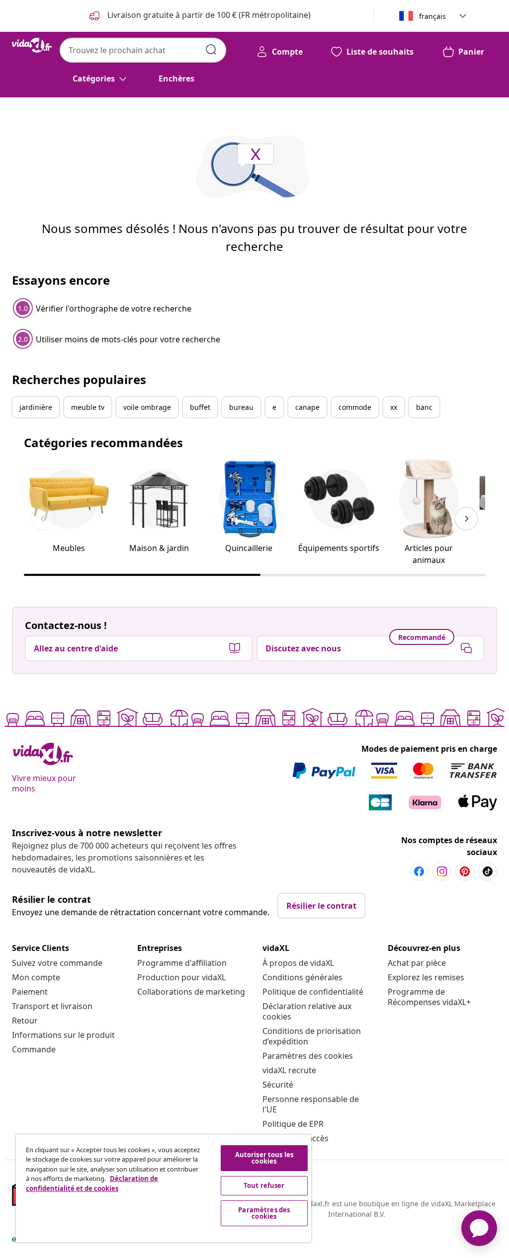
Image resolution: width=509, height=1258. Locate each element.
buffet (200, 407)
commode (355, 407)
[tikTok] (488, 871)
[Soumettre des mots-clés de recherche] (211, 50)
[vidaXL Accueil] (32, 45)
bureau (241, 407)
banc (424, 407)
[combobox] (143, 50)
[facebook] (419, 871)
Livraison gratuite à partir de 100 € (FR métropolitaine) (208, 14)
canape (307, 407)
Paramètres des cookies (307, 1055)
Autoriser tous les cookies (264, 1158)
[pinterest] (465, 871)
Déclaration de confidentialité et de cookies (92, 1183)
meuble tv (87, 407)
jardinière (35, 407)
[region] (163, 1188)
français (432, 16)
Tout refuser (264, 1185)
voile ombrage (147, 407)
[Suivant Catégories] (466, 519)
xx (393, 407)
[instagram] (442, 871)
